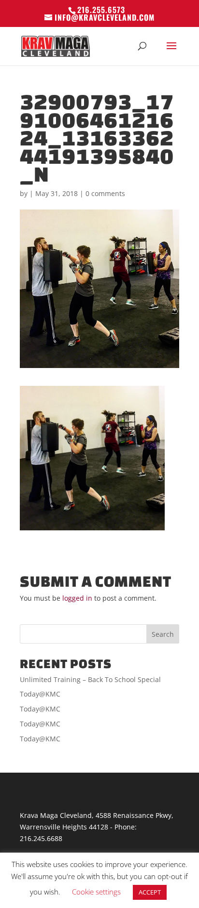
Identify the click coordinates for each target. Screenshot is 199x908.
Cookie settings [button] (96, 891)
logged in (77, 598)
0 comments (105, 193)
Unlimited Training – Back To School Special (90, 679)
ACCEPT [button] (150, 892)
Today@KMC (40, 693)
